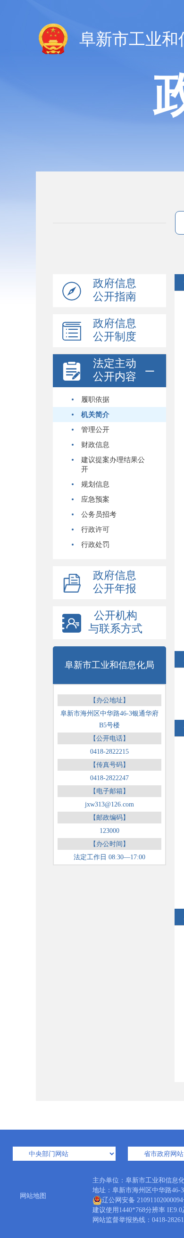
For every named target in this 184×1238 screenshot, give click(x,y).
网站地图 (33, 1195)
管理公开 (95, 429)
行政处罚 (95, 544)
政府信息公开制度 (114, 330)
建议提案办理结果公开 (113, 464)
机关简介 (95, 414)
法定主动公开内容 (114, 370)
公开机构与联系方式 (115, 622)
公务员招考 (99, 514)
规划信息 (95, 484)
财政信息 (95, 444)
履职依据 (95, 399)
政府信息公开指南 (114, 289)
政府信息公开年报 (114, 582)
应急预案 (95, 499)
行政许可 (95, 529)
